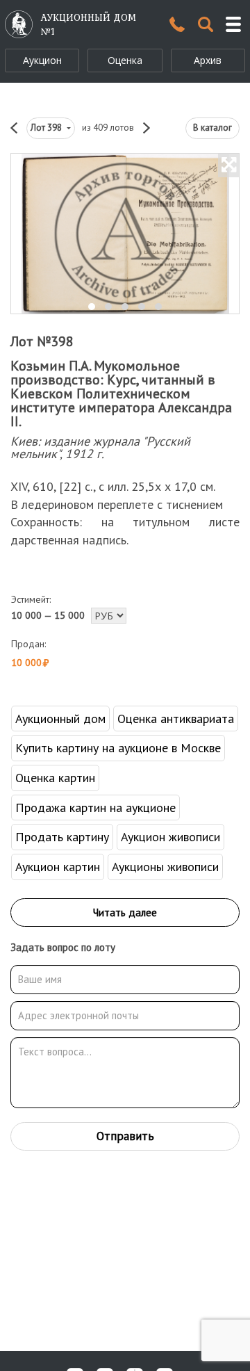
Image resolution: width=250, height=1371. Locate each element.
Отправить (125, 1136)
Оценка (125, 60)
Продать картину (62, 837)
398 (47, 127)
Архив (208, 60)
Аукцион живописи (170, 837)
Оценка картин (55, 778)
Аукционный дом (60, 719)
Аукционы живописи (165, 867)
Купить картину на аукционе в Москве (118, 748)
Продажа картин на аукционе (95, 808)
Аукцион (42, 60)
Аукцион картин (57, 867)
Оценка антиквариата (175, 719)
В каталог (212, 127)
